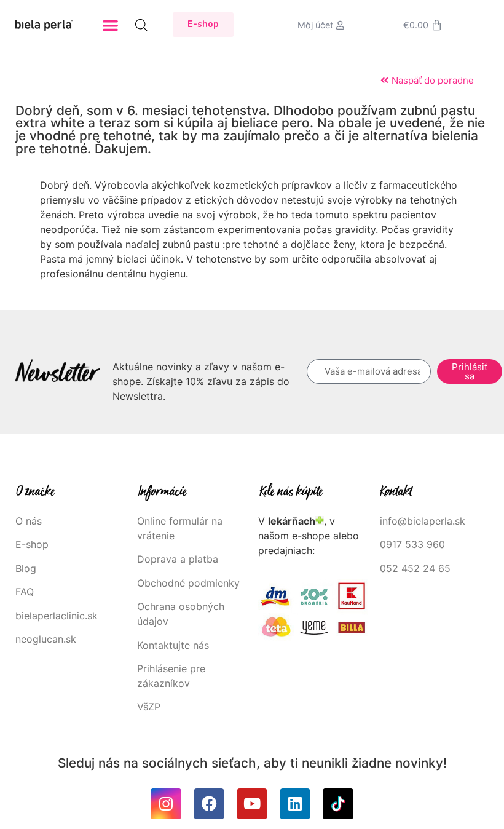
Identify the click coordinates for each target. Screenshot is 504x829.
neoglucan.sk (45, 639)
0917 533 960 (412, 544)
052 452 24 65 (415, 568)
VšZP (150, 706)
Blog (25, 568)
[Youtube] (252, 803)
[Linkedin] (295, 803)
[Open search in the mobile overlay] (141, 25)
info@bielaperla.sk (422, 521)
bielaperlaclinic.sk (56, 615)
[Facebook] (209, 803)
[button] (111, 25)
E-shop (32, 544)
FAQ (24, 591)
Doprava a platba (177, 559)
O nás (28, 521)
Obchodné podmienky (188, 583)
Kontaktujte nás (173, 645)
